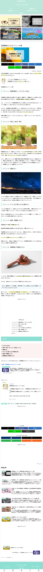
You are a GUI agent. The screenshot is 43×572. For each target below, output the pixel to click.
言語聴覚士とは (4, 403)
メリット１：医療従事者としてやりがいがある (22, 322)
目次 (20, 319)
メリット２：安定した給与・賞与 (19, 324)
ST (9, 403)
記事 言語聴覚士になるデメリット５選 (11, 364)
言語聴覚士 (34, 403)
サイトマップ (21, 566)
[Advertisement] (21, 308)
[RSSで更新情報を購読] (15, 399)
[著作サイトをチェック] (10, 399)
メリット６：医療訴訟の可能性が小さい (21, 331)
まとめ (13, 333)
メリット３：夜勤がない (18, 325)
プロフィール (7, 566)
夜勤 (22, 403)
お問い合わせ (21, 568)
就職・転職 (26, 403)
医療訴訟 (18, 403)
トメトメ (11, 383)
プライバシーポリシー (35, 566)
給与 (30, 403)
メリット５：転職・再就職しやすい (20, 329)
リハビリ (13, 403)
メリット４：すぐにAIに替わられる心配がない (22, 327)
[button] (28, 67)
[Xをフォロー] (12, 399)
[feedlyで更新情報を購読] (13, 399)
